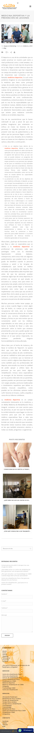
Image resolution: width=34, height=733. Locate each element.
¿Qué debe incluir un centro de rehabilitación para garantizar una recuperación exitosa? (18, 500)
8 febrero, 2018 (27, 46)
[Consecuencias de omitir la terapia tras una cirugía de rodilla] (17, 455)
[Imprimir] (15, 52)
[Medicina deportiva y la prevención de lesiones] (17, 33)
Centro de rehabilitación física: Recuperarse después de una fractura (15, 579)
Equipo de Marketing (10, 46)
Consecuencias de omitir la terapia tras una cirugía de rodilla (18, 469)
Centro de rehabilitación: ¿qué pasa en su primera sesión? (14, 583)
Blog (5, 48)
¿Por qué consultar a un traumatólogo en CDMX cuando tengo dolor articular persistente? (18, 531)
